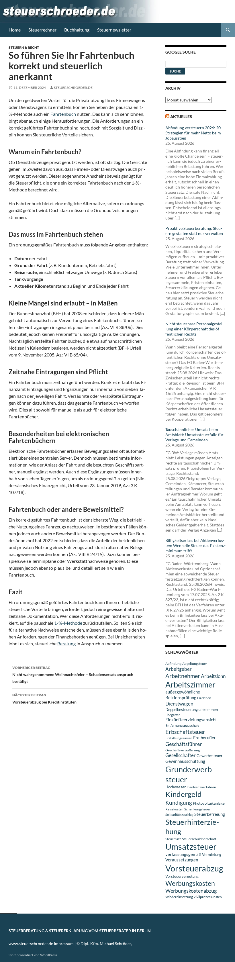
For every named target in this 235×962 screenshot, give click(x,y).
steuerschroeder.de (73, 87)
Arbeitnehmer (182, 675)
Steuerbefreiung (209, 814)
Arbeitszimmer (190, 684)
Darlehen (204, 698)
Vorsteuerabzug (194, 868)
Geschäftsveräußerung (182, 750)
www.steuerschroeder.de (31, 943)
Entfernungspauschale (182, 725)
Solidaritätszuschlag (179, 814)
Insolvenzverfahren (201, 787)
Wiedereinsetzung (179, 897)
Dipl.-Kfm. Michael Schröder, (106, 943)
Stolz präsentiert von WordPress (33, 955)
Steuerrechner (42, 29)
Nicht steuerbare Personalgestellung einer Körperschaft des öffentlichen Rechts (194, 328)
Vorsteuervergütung (182, 876)
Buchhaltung (76, 29)
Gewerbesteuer (209, 755)
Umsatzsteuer (191, 846)
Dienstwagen (179, 704)
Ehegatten (173, 715)
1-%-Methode (68, 623)
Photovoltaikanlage (209, 803)
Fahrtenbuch (63, 114)
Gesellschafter (180, 755)
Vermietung (211, 854)
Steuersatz (173, 839)
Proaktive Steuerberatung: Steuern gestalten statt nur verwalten (194, 231)
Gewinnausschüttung (185, 761)
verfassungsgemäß (183, 854)
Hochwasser (175, 787)
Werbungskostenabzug (191, 890)
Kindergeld (183, 794)
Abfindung (173, 663)
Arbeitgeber (178, 669)
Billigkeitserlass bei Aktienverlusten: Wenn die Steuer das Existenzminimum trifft (195, 545)
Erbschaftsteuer (185, 731)
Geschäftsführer (183, 744)
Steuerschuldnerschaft (199, 839)
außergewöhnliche (182, 691)
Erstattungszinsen (178, 738)
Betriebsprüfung (180, 697)
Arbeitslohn (213, 676)
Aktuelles (181, 116)
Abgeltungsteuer (194, 663)
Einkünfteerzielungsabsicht (191, 719)
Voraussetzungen (181, 859)
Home (15, 29)
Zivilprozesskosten (208, 897)
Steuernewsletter (114, 29)
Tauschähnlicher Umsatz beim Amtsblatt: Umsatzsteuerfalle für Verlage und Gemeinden (194, 434)
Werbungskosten (190, 883)
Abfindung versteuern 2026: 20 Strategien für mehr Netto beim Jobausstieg (193, 132)
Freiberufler (204, 737)
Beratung (66, 643)
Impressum (64, 943)
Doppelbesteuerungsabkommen (191, 709)
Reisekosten (174, 809)
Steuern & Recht (24, 47)
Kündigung (178, 802)
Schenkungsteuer (197, 809)
